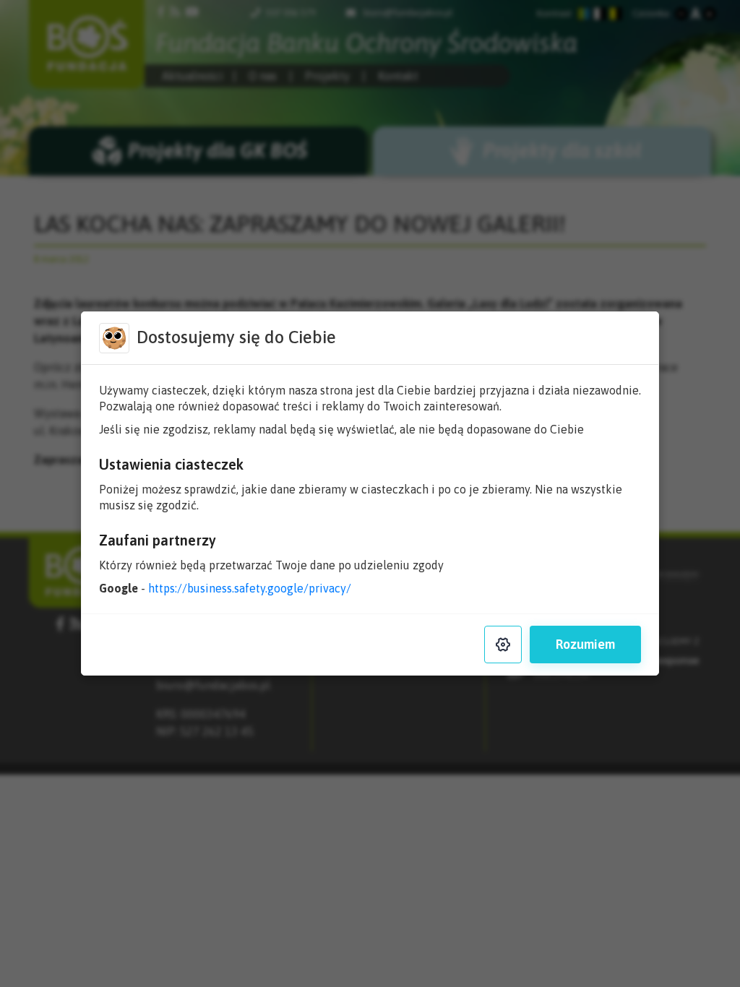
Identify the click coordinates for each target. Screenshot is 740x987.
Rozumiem (585, 644)
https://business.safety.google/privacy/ (249, 588)
